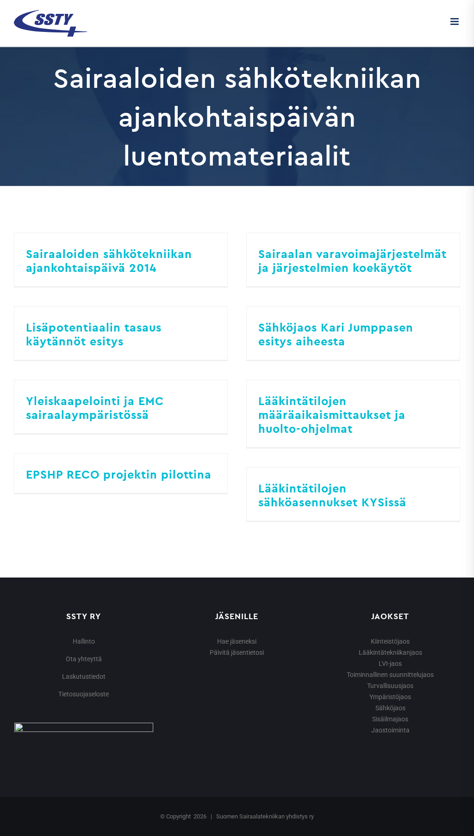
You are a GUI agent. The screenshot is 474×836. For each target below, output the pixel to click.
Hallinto (84, 641)
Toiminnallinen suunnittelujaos (390, 674)
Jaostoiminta (390, 730)
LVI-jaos (390, 663)
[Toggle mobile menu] (455, 21)
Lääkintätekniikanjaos (390, 652)
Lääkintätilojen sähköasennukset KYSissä (332, 495)
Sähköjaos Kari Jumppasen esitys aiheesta (335, 334)
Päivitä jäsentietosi (237, 652)
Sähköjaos (390, 708)
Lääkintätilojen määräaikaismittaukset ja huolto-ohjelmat (331, 414)
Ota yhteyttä (84, 659)
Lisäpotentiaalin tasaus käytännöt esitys (94, 334)
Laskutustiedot (84, 676)
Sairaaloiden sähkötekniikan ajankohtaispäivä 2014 (109, 260)
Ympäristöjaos (390, 697)
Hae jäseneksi (236, 641)
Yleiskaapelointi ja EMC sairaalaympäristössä (95, 407)
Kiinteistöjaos (390, 641)
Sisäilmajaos (390, 719)
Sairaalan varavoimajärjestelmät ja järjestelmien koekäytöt (352, 260)
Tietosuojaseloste (83, 694)
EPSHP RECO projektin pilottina (119, 474)
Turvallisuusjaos (390, 685)
